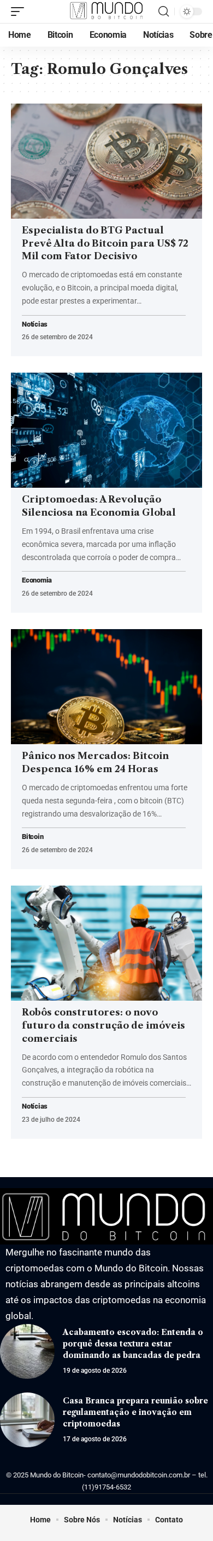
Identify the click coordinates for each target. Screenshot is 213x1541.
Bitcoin (32, 837)
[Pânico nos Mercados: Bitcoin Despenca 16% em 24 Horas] (106, 686)
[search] (163, 11)
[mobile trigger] (20, 11)
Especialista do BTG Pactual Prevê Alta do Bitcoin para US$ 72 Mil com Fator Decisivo (105, 243)
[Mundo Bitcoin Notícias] (106, 11)
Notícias (35, 325)
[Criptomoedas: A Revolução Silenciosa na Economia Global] (106, 430)
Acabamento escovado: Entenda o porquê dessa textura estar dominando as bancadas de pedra (133, 1343)
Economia (37, 581)
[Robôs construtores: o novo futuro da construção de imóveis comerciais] (106, 943)
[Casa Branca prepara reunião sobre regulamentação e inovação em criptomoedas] (27, 1419)
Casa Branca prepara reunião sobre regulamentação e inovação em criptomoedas (135, 1412)
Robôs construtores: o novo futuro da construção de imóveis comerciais (103, 1025)
